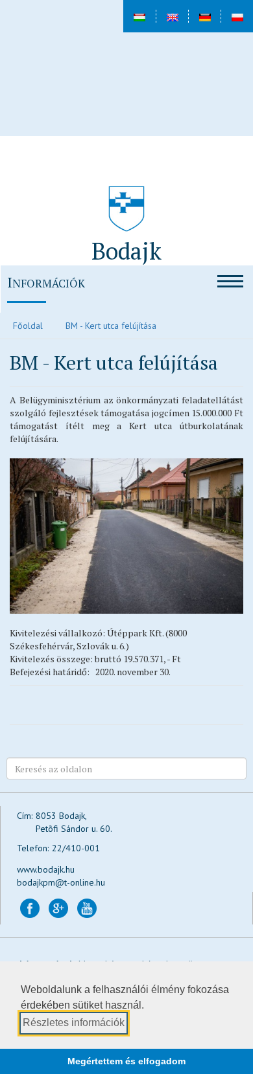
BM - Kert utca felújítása (111, 325)
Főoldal (28, 325)
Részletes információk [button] (74, 1022)
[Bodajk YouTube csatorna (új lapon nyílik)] (87, 907)
